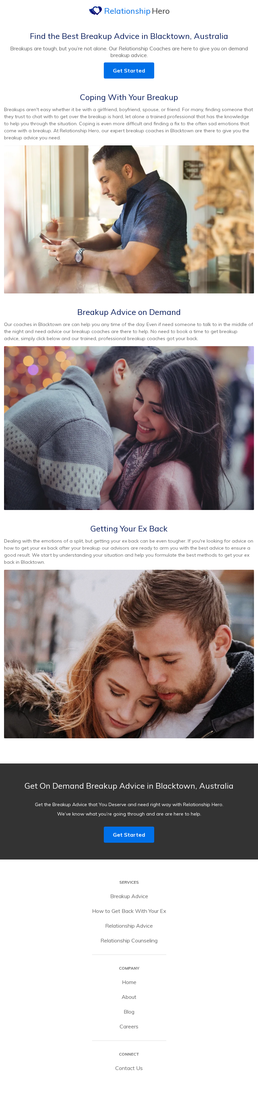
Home (129, 982)
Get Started (129, 70)
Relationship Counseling (129, 940)
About (129, 996)
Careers (129, 1026)
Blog (129, 1011)
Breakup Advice (129, 896)
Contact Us (129, 1068)
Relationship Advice (129, 925)
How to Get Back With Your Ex (129, 911)
